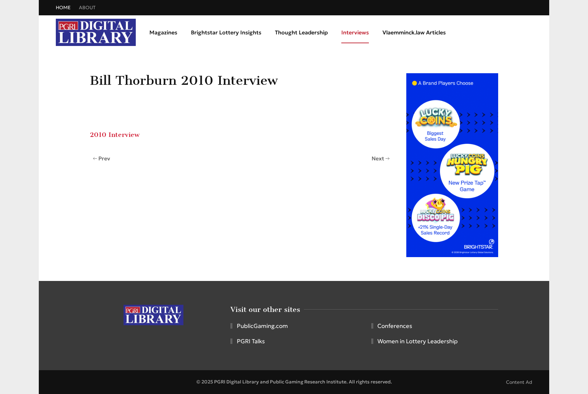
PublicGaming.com (262, 326)
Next (378, 158)
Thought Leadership (301, 32)
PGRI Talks (251, 341)
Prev (104, 158)
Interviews (355, 32)
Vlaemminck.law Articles (414, 32)
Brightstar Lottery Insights (226, 32)
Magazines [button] (163, 32)
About (87, 7)
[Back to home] (96, 32)
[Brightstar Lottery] (452, 164)
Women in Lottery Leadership (417, 341)
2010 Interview (115, 135)
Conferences (394, 326)
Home (63, 7)
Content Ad (519, 382)
